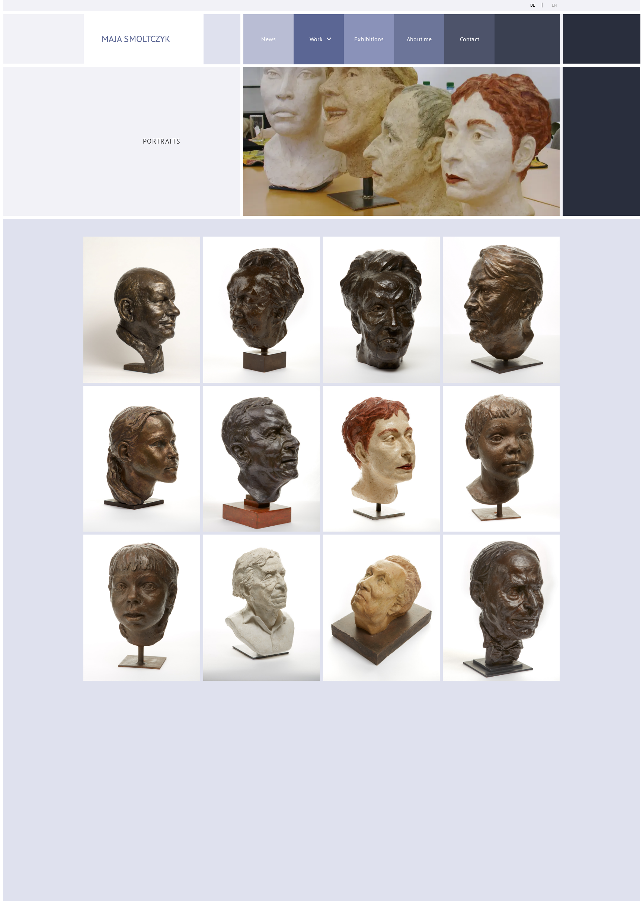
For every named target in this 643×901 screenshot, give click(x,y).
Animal (297, 133)
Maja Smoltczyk (136, 39)
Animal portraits (296, 92)
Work (316, 39)
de (532, 5)
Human (296, 112)
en (554, 5)
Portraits (297, 73)
